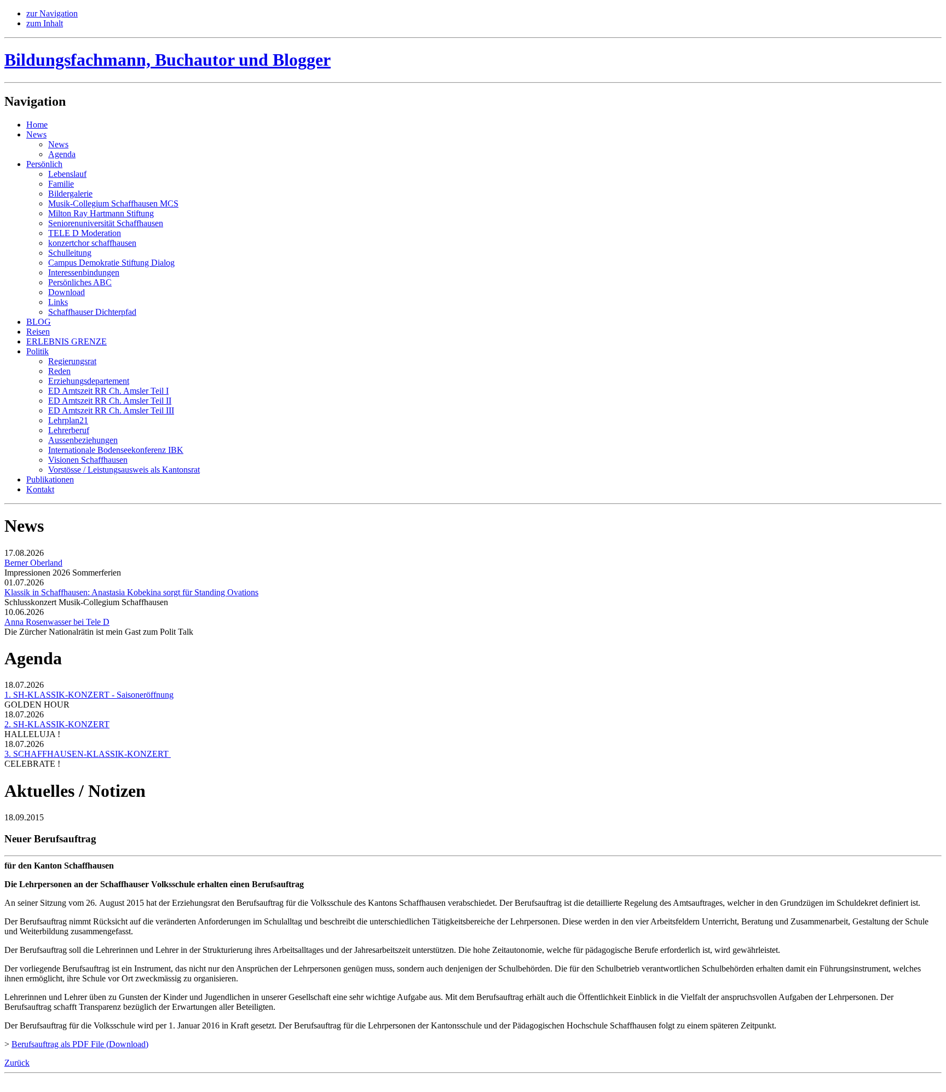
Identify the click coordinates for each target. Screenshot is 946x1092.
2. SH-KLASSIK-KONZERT (56, 724)
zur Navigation (52, 13)
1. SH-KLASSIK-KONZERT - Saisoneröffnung (89, 694)
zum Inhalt (44, 23)
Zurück (17, 1062)
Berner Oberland (33, 562)
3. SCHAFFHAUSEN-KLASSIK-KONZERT (87, 753)
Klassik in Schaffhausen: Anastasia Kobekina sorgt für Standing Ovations (131, 592)
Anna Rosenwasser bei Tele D (56, 622)
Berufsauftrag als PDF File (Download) (79, 1044)
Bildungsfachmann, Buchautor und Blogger (167, 60)
